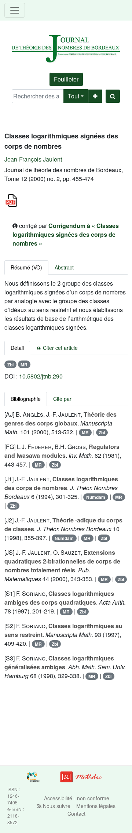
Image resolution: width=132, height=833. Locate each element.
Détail (17, 347)
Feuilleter (66, 79)
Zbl (10, 364)
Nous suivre (55, 806)
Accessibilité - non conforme (76, 798)
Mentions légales (95, 806)
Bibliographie (26, 398)
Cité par (62, 398)
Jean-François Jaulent (33, 159)
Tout (73, 96)
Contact (76, 813)
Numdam (95, 497)
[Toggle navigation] (14, 10)
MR (24, 364)
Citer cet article (59, 347)
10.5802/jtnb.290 (41, 376)
